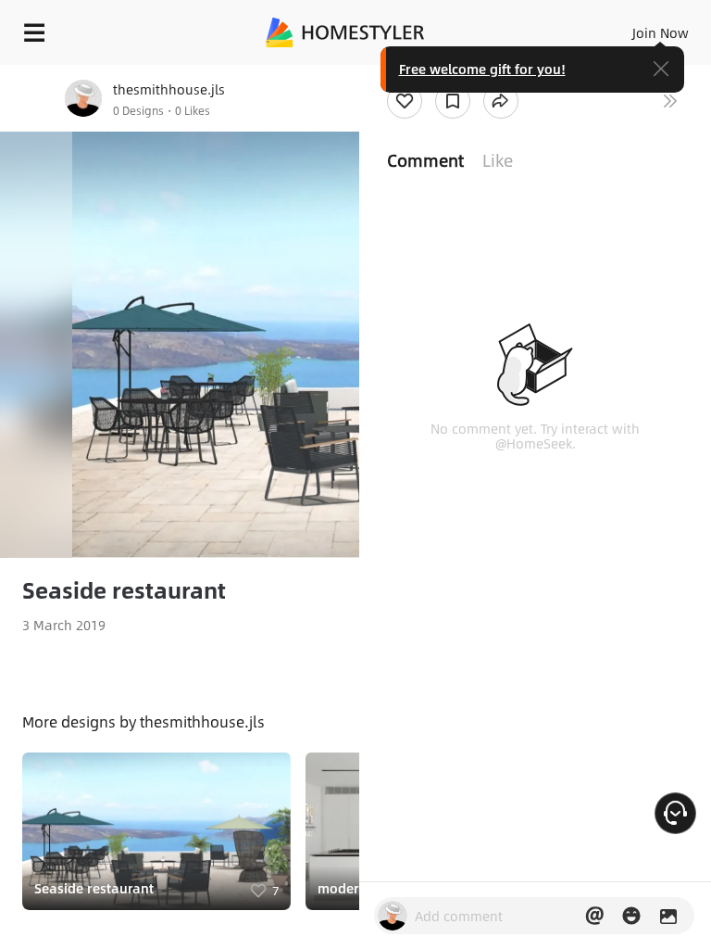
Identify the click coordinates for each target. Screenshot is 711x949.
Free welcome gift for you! (482, 68)
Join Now (660, 32)
